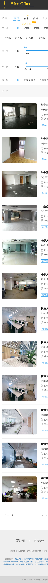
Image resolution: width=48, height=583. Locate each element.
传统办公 (12, 33)
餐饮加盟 (39, 559)
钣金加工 (19, 559)
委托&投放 (13, 43)
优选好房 (26, 24)
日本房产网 (29, 559)
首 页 (10, 24)
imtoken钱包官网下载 (24, 564)
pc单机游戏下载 (26, 562)
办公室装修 (39, 562)
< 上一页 (9, 515)
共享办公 (30, 33)
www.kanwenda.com (10, 562)
